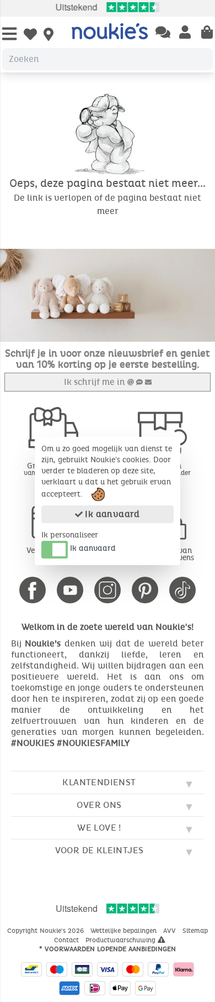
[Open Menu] (9, 34)
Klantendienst (99, 782)
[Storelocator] (48, 35)
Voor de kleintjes (99, 850)
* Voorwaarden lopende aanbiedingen (107, 949)
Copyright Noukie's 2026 (46, 931)
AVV (170, 931)
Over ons (99, 805)
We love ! (99, 827)
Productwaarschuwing (121, 940)
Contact (67, 940)
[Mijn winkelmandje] (207, 33)
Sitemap (195, 931)
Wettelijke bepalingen (124, 931)
